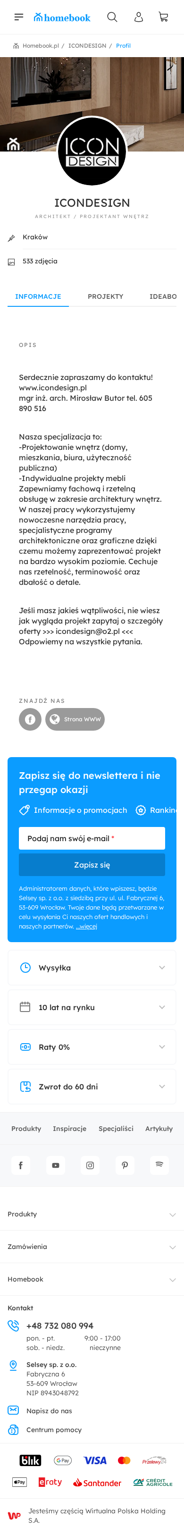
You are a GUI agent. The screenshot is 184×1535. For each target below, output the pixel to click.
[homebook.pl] (62, 17)
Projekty (105, 296)
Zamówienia (27, 1246)
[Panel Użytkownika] (138, 17)
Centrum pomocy (54, 1429)
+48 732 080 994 (59, 1325)
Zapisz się (92, 864)
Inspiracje (69, 1128)
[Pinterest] (125, 1165)
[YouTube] (55, 1165)
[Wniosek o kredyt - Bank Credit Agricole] (153, 1482)
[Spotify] (159, 1165)
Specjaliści (116, 1128)
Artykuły (159, 1128)
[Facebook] (20, 1165)
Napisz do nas (49, 1411)
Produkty (26, 1128)
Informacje (38, 296)
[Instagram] (90, 1165)
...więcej (86, 926)
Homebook (25, 1279)
